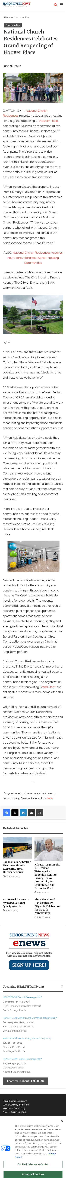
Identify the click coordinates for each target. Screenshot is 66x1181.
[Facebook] (6, 812)
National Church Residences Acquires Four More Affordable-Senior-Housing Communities (35, 258)
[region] (33, 1148)
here (49, 798)
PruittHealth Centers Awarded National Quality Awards (16, 903)
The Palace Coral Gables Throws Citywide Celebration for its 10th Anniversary (47, 906)
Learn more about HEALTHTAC (25, 1081)
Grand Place (48, 687)
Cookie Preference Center (33, 1164)
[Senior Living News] (17, 4)
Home (9, 17)
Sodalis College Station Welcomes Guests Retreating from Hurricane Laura (17, 867)
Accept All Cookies (33, 1174)
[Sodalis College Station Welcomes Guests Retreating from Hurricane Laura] (17, 847)
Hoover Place (48, 120)
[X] (14, 812)
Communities (22, 17)
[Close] (62, 1121)
